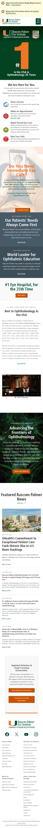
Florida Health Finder (29, 772)
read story (6, 564)
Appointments (6, 753)
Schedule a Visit (22, 210)
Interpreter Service (29, 761)
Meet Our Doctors (28, 784)
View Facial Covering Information (21, 699)
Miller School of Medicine (9, 787)
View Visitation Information (21, 690)
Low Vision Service (29, 756)
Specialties (5, 747)
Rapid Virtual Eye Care (21, 123)
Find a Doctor (17, 102)
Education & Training (8, 784)
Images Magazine (28, 794)
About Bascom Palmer (30, 782)
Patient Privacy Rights (29, 766)
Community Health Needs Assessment (31, 791)
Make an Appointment (22, 111)
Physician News (6, 790)
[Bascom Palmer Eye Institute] (11, 21)
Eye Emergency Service (30, 750)
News (25, 797)
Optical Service (27, 753)
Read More (21, 363)
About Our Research (21, 471)
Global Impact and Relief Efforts (30, 806)
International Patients (29, 758)
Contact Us (26, 815)
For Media (26, 800)
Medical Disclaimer (8, 821)
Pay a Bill (4, 764)
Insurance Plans (6, 761)
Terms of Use (17, 821)
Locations (5, 758)
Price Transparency (29, 769)
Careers (25, 813)
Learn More (21, 295)
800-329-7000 (15, 118)
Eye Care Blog (27, 803)
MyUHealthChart (7, 766)
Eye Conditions (6, 750)
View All (20, 503)
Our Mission (27, 787)
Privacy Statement (26, 821)
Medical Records (28, 764)
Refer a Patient (6, 782)
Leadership (26, 810)
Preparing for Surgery (30, 747)
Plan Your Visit (18, 137)
